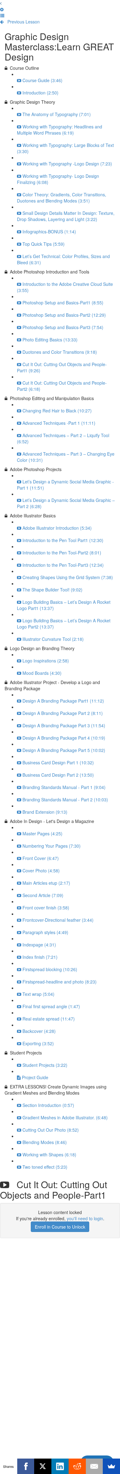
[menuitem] (2, 9)
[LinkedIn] (60, 1466)
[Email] (94, 1466)
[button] (1, 3)
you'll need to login (85, 1218)
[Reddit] (77, 1466)
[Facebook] (25, 1466)
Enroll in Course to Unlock (60, 1227)
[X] (42, 1466)
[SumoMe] (111, 1466)
